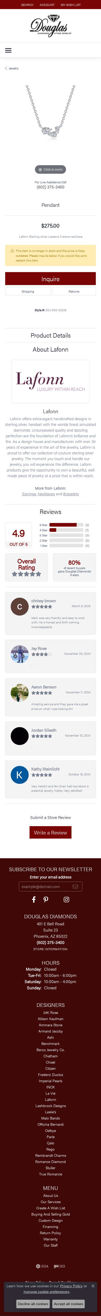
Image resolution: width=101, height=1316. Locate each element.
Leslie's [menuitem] (50, 1111)
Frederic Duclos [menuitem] (50, 1074)
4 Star (43, 530)
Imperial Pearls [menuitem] (50, 1080)
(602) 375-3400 (50, 187)
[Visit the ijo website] (59, 1266)
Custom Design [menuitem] (51, 1220)
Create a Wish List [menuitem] (50, 1207)
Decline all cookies (33, 1304)
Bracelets (71, 493)
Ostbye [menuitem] (50, 1130)
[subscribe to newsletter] (75, 886)
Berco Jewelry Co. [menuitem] (51, 1049)
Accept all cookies (68, 1304)
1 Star (43, 545)
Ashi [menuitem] (50, 1037)
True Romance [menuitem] (50, 1173)
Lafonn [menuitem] (50, 1099)
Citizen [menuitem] (50, 1068)
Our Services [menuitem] (51, 1201)
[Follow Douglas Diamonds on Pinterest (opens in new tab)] (46, 900)
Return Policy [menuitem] (50, 1232)
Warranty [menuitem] (51, 1238)
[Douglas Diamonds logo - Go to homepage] (50, 26)
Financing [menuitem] (50, 1226)
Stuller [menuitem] (50, 1167)
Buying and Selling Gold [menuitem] (50, 1214)
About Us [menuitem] (50, 1195)
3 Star (43, 535)
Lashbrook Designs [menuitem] (50, 1105)
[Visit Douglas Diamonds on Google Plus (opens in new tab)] (66, 900)
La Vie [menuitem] (50, 1093)
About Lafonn (50, 349)
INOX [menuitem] (50, 1086)
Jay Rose (39, 648)
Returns (74, 291)
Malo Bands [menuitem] (50, 1118)
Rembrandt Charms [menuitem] (50, 1155)
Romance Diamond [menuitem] (50, 1161)
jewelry (14, 68)
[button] (26, 4)
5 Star (43, 524)
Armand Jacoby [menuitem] (50, 1031)
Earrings (29, 493)
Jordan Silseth (43, 730)
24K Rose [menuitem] (50, 1012)
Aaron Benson (43, 687)
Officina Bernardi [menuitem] (51, 1124)
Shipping (28, 291)
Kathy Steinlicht (45, 769)
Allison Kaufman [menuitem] (50, 1018)
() (87, 524)
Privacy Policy (71, 1286)
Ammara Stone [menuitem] (50, 1024)
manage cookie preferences (46, 1292)
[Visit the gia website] (42, 1266)
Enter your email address (50, 876)
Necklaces (46, 493)
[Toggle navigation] (8, 50)
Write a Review (50, 832)
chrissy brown (43, 601)
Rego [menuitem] (50, 1149)
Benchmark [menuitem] (50, 1043)
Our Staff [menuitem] (50, 1245)
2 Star (43, 540)
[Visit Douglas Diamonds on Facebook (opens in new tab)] (33, 900)
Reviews (50, 511)
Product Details (51, 335)
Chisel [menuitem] (50, 1062)
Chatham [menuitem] (51, 1055)
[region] (50, 130)
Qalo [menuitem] (50, 1142)
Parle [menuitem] (51, 1136)
